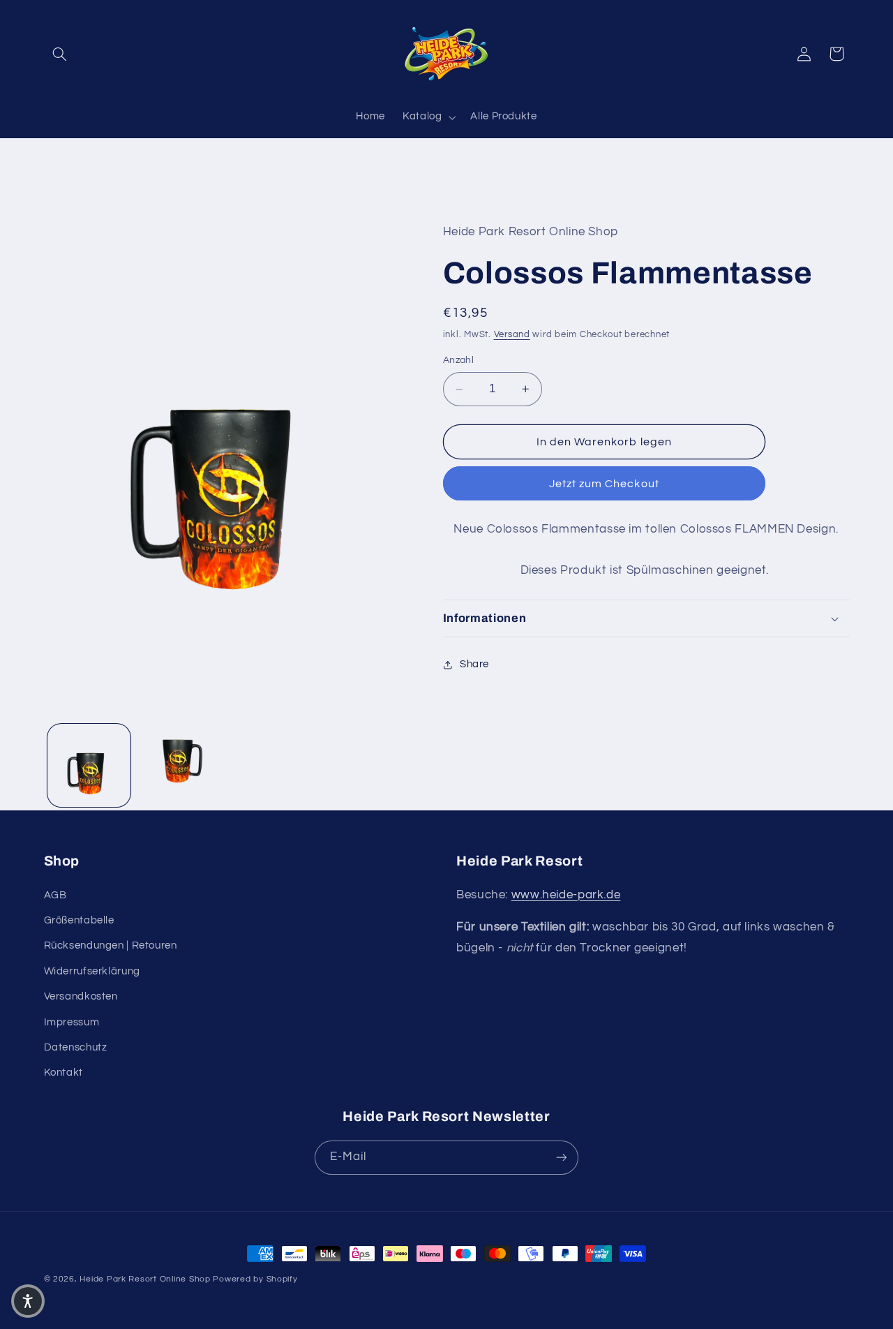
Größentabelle (79, 920)
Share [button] (474, 664)
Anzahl (458, 360)
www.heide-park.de (566, 895)
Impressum (72, 1022)
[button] (60, 54)
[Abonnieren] (562, 1158)
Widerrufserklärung (92, 971)
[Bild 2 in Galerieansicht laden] (178, 765)
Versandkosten (81, 996)
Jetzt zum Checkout (604, 483)
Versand (512, 334)
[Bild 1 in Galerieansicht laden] (88, 765)
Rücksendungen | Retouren (110, 945)
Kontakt (63, 1072)
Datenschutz (75, 1047)
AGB (55, 895)
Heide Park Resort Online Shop (145, 1279)
